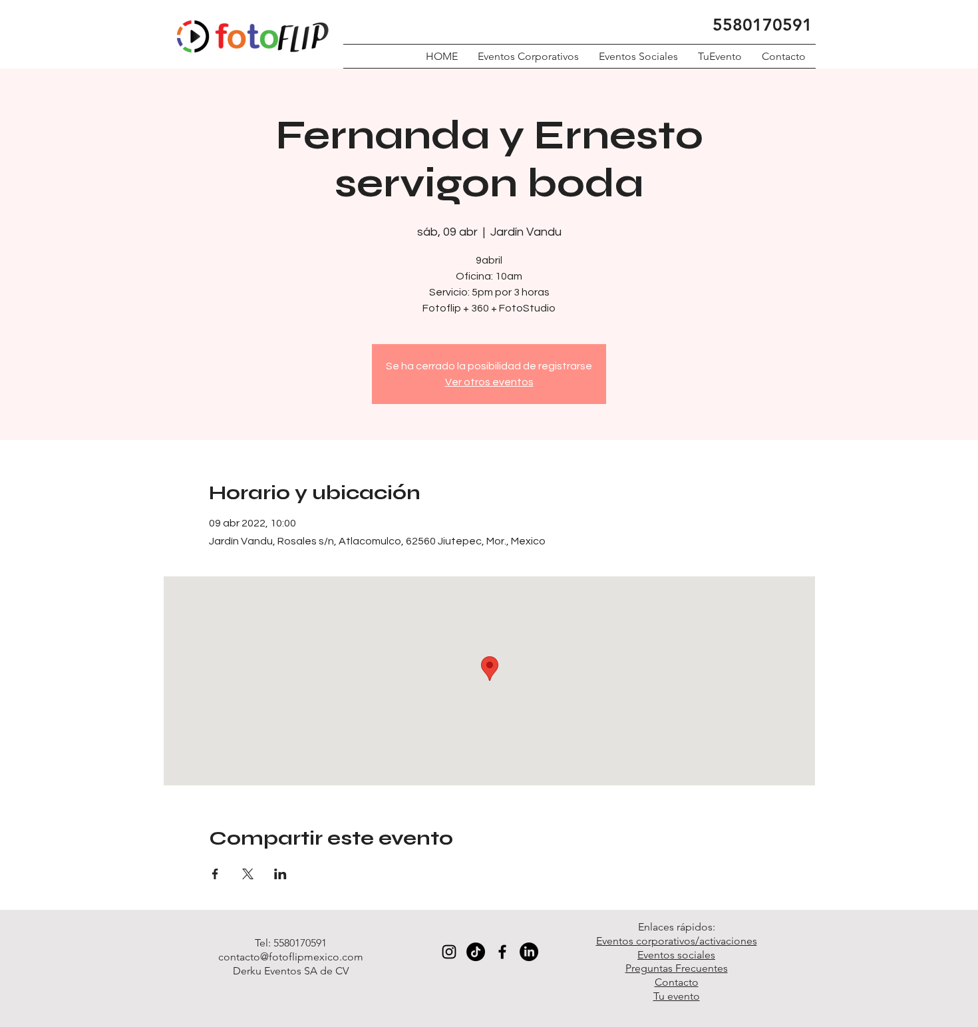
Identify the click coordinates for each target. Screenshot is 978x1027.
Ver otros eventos (489, 382)
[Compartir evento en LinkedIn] (280, 874)
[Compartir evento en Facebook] (215, 874)
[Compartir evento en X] (248, 874)
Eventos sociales (676, 954)
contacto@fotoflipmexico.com (290, 956)
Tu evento (676, 996)
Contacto (677, 982)
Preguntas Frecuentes (676, 968)
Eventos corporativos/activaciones (676, 940)
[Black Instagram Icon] (449, 951)
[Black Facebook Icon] (502, 951)
